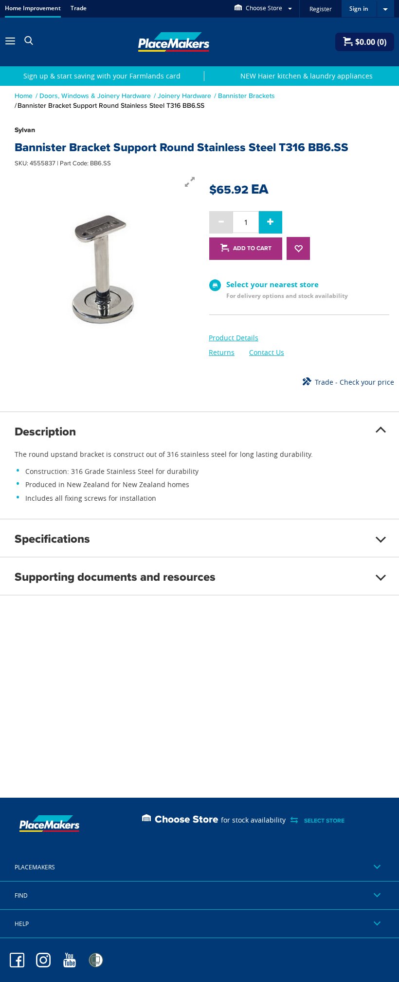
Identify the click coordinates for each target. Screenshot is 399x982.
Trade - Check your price (354, 382)
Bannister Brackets (246, 95)
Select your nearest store (272, 284)
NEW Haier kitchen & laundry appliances (306, 75)
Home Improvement (33, 8)
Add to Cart (252, 248)
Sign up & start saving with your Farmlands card (102, 75)
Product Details (233, 337)
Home (24, 95)
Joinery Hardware (184, 95)
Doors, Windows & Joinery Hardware (95, 95)
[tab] (199, 867)
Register (320, 9)
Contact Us (266, 352)
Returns (222, 352)
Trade (79, 8)
